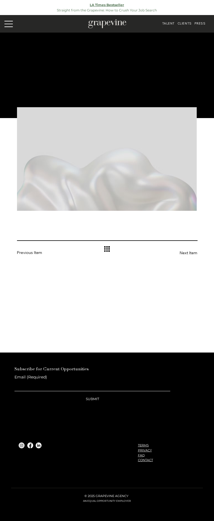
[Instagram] (22, 445)
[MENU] (8, 23)
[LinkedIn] (39, 445)
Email (30, 377)
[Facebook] (30, 445)
